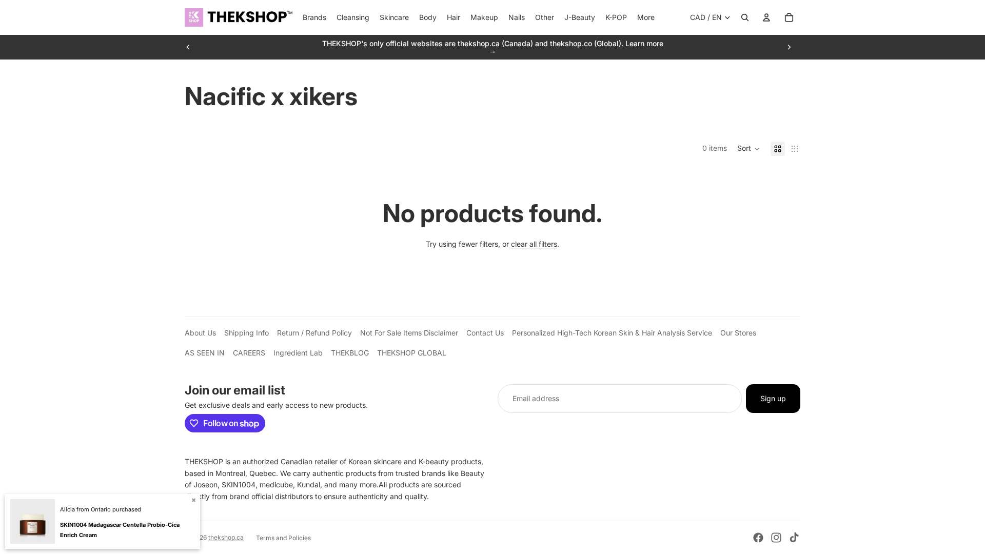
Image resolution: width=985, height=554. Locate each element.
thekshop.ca (226, 537)
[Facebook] (758, 537)
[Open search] (745, 17)
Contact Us (485, 332)
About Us (200, 332)
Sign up (773, 398)
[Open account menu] (766, 17)
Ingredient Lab (298, 352)
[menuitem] (646, 17)
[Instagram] (776, 537)
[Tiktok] (794, 537)
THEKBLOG (350, 352)
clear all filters (534, 244)
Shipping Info (246, 332)
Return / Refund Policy (314, 332)
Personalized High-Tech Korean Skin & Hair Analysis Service (612, 332)
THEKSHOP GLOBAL (411, 352)
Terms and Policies (283, 538)
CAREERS (249, 352)
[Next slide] (789, 47)
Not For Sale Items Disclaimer (409, 332)
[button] (748, 148)
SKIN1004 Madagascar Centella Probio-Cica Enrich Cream (120, 530)
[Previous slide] (188, 47)
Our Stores (738, 332)
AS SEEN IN (205, 352)
